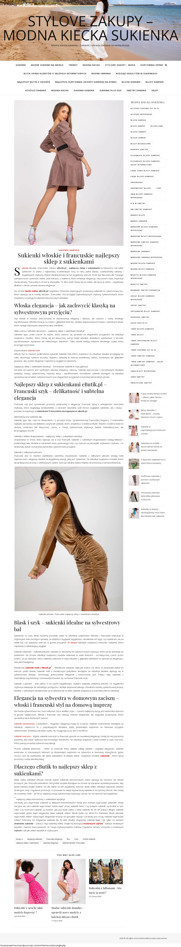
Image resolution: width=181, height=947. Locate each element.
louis (76, 839)
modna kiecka (91, 65)
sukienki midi (34, 350)
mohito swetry (139, 284)
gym (159, 188)
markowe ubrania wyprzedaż (146, 257)
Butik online (31, 291)
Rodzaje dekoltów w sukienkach (136, 73)
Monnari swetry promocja (145, 290)
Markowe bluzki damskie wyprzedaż (144, 228)
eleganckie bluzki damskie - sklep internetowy (146, 163)
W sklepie (72, 642)
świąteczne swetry (141, 383)
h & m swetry (138, 203)
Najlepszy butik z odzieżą (33, 81)
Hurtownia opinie (151, 65)
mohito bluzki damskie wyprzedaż (143, 277)
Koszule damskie (35, 90)
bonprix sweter (139, 149)
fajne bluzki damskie (142, 176)
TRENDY (73, 65)
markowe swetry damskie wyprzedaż (145, 244)
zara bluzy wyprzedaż (143, 371)
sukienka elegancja (50, 843)
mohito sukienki (89, 839)
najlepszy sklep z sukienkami (27, 843)
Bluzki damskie (131, 81)
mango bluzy (138, 215)
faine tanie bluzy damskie (145, 171)
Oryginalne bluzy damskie (145, 311)
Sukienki (21, 65)
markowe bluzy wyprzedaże (146, 236)
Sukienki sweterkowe (24, 723)
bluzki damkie (138, 132)
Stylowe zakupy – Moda (120, 65)
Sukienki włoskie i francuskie (74, 843)
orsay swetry (138, 305)
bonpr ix (19, 839)
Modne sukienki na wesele (47, 65)
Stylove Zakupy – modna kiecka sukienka (90, 28)
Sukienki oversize (22, 736)
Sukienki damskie (84, 90)
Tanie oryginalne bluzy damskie (144, 342)
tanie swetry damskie (143, 356)
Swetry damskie (136, 90)
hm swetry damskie (141, 209)
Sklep (154, 90)
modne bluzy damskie (143, 269)
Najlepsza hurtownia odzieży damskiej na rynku (86, 81)
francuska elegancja (54, 839)
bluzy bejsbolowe (141, 144)
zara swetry (138, 377)
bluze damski (138, 126)
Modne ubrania (101, 73)
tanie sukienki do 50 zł (143, 350)
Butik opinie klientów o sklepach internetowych (55, 73)
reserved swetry (140, 317)
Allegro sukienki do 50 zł (145, 108)
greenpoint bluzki (141, 188)
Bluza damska (138, 120)
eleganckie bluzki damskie (145, 155)
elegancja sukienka (34, 839)
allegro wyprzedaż (141, 114)
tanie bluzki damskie (142, 329)
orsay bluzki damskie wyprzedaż (143, 298)
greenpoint (137, 182)
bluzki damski (138, 138)
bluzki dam (157, 126)
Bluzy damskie (155, 81)
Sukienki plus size (111, 90)
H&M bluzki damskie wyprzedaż (142, 196)
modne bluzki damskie (143, 263)
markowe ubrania (140, 251)
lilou (68, 839)
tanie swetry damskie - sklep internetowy (147, 363)
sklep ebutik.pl (139, 323)
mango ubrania (139, 221)
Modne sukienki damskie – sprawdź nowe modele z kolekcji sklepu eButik (67, 912)
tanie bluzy (137, 335)
